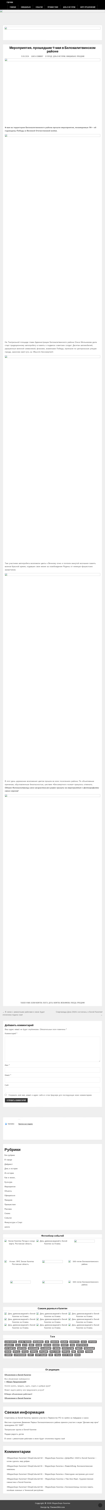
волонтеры (74, 1341)
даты (51, 1002)
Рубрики (10, 2)
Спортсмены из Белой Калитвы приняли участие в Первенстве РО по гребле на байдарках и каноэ (47, 1418)
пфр (73, 1351)
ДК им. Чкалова (25, 1341)
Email (8, 1075)
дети (25, 1345)
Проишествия (53, 7)
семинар (8, 1355)
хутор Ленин (67, 1355)
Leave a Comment (37, 56)
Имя (7, 1065)
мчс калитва (10, 1348)
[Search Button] (100, 2)
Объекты (8, 1191)
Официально (26, 7)
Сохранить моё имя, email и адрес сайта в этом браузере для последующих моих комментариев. (50, 1095)
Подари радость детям (14, 1434)
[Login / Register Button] (97, 2)
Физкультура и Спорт (13, 1222)
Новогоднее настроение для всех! (79, 1474)
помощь (34, 1351)
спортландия (41, 1355)
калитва (57, 1002)
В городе (48, 56)
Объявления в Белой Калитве (18, 1375)
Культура (8, 1182)
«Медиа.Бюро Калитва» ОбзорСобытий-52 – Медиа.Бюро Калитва (35, 1458)
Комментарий (11, 1033)
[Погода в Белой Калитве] (19, 1121)
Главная (13, 7)
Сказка (7, 1213)
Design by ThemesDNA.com (52, 1507)
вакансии (54, 1341)
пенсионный (89, 1348)
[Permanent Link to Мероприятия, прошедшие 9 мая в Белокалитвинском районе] (52, 91)
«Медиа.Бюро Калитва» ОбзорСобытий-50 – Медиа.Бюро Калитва (35, 1479)
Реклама (8, 1209)
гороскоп (92, 1341)
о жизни (56, 1348)
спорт (30, 1355)
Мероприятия (10, 1186)
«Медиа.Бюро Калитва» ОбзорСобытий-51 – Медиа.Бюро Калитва (35, 1466)
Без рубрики (10, 1155)
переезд (16, 1351)
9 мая (28, 1002)
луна (72, 1345)
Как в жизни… (10, 1177)
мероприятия (82, 1345)
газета (45, 1002)
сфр (50, 1355)
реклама (89, 1351)
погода (25, 1351)
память (79, 1348)
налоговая (22, 1348)
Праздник (80, 56)
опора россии (67, 1348)
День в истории (69, 7)
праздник (81, 1002)
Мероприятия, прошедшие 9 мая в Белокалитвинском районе (52, 50)
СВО (47, 1341)
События (39, 7)
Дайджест (9, 1164)
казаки (38, 1345)
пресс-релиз (55, 1351)
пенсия (8, 1351)
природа (65, 1351)
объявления (46, 1348)
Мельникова (65, 1002)
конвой (56, 1345)
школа (7, 1227)
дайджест (9, 1345)
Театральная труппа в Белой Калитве (20, 1429)
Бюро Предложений (87, 7)
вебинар (64, 1341)
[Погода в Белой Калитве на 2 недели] (25, 1124)
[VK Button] (86, 2)
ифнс (31, 1345)
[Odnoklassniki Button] (89, 2)
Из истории (9, 1173)
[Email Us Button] (93, 2)
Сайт (7, 1085)
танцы (57, 1355)
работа (80, 1351)
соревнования (20, 1355)
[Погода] (9, 1124)
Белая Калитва (36, 1002)
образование (33, 1348)
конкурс (65, 1345)
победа (73, 1002)
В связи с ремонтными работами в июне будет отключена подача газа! (35, 1438)
